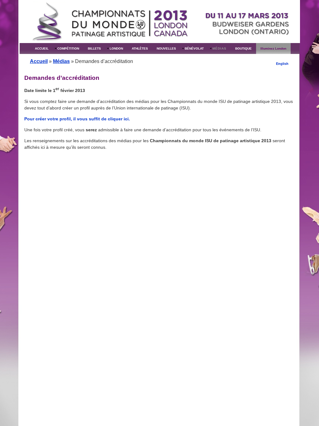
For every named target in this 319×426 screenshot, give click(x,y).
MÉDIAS (219, 48)
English (282, 63)
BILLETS (94, 48)
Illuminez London (273, 48)
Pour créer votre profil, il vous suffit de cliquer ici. (77, 118)
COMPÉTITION (68, 48)
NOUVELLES (166, 48)
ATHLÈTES (140, 48)
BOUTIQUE (243, 48)
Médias (61, 61)
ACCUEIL (42, 48)
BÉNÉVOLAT (194, 48)
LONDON (116, 48)
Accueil (39, 61)
